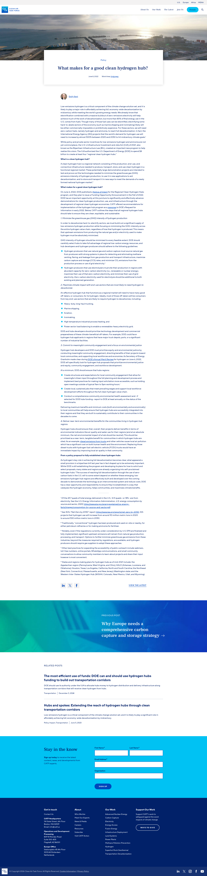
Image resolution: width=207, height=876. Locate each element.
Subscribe (79, 832)
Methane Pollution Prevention (117, 843)
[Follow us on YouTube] (202, 871)
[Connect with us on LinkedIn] (178, 871)
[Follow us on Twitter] (184, 871)
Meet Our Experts (82, 818)
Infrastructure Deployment (116, 832)
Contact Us (48, 814)
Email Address (101, 759)
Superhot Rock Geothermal (116, 850)
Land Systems (111, 836)
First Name (100, 748)
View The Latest (137, 585)
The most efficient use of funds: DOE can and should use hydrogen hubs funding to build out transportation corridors (97, 678)
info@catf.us (54, 827)
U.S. (178, 2)
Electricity (109, 821)
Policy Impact (49, 723)
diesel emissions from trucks (93, 441)
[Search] (202, 10)
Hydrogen (114, 76)
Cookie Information (68, 871)
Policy (103, 60)
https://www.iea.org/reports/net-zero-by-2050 (117, 512)
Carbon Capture (112, 818)
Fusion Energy (111, 828)
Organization (100, 771)
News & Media (81, 821)
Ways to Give (147, 827)
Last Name (134, 748)
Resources (79, 828)
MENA (201, 2)
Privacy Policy (83, 871)
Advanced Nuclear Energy (116, 814)
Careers (78, 825)
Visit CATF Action (82, 836)
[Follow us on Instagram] (190, 871)
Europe (186, 2)
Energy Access (111, 825)
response (112, 207)
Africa (193, 2)
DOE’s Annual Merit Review (101, 359)
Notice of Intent (100, 192)
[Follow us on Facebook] (196, 871)
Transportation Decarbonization (118, 854)
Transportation (50, 693)
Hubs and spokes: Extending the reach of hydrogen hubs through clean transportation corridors (97, 707)
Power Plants (110, 839)
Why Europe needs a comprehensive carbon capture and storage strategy (130, 629)
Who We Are (80, 814)
